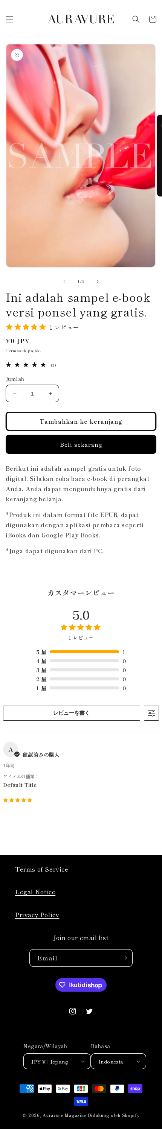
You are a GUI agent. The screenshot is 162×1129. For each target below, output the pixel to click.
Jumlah (15, 378)
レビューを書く (71, 713)
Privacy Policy (37, 914)
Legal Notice (35, 891)
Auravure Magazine (64, 1115)
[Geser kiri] (64, 281)
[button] (9, 19)
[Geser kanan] (97, 281)
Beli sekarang (81, 444)
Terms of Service (42, 868)
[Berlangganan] (124, 958)
